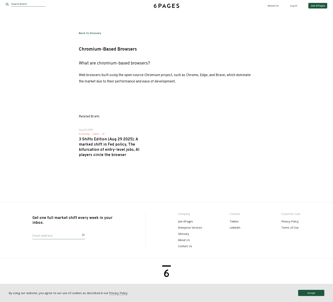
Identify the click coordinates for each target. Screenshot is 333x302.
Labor (96, 134)
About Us (273, 6)
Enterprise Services (190, 227)
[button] (82, 234)
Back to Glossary (90, 33)
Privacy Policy (290, 221)
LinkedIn (235, 227)
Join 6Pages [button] (317, 6)
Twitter (234, 221)
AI (103, 134)
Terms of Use (290, 227)
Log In (293, 6)
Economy (84, 134)
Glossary (183, 234)
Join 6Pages (185, 221)
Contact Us (185, 246)
